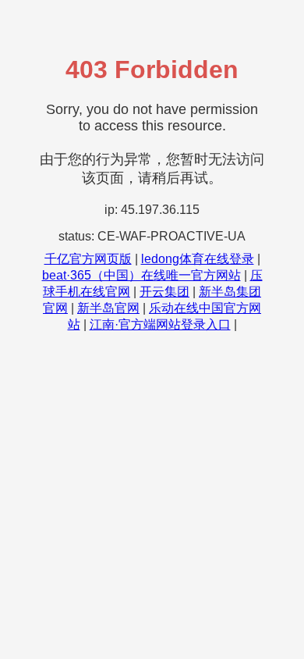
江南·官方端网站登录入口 (160, 324)
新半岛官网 (108, 308)
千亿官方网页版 (88, 258)
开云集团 (164, 291)
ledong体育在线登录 (197, 258)
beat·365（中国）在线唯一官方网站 (141, 275)
